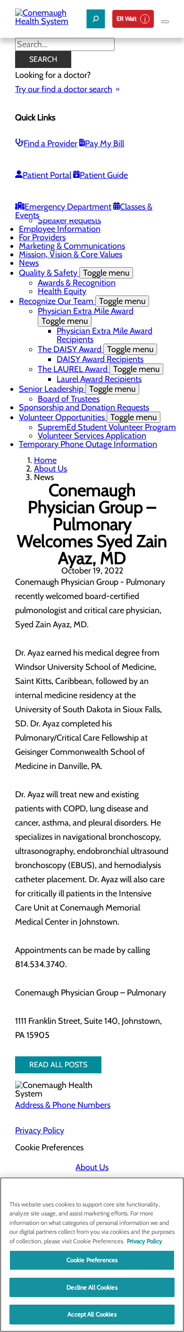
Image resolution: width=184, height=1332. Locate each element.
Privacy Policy (39, 1130)
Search (43, 59)
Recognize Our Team (82, 301)
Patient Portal (47, 175)
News (29, 263)
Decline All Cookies (92, 1287)
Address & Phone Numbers (62, 1105)
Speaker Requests (69, 220)
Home (45, 460)
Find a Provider (50, 143)
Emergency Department (68, 207)
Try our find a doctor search (63, 89)
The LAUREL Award (98, 369)
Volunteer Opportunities (88, 417)
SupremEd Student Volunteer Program (107, 427)
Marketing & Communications (72, 246)
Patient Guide (104, 175)
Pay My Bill (104, 143)
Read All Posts (58, 1064)
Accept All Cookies (91, 1314)
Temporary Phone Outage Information (88, 444)
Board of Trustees (69, 399)
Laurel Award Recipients (99, 379)
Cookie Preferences (92, 1260)
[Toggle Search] (95, 18)
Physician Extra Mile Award (86, 316)
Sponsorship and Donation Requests (84, 407)
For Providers (42, 237)
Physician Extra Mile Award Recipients (104, 335)
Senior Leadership (77, 389)
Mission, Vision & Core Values (70, 254)
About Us (50, 469)
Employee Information (59, 229)
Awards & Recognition (77, 283)
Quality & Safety (74, 273)
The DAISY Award (95, 349)
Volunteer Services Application (92, 435)
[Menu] (165, 21)
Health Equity (62, 291)
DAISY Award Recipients (100, 359)
